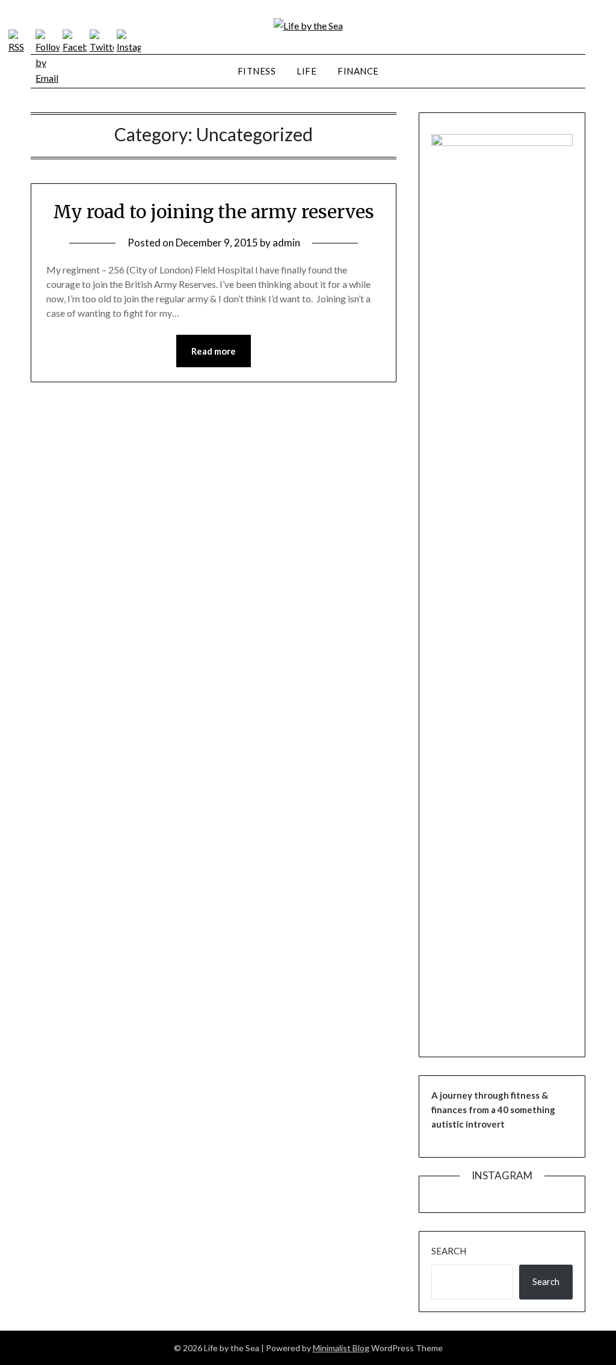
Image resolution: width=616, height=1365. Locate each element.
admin (286, 242)
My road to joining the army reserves (213, 211)
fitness (257, 71)
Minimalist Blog (341, 1348)
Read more (213, 351)
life (306, 71)
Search (448, 1250)
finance (358, 71)
